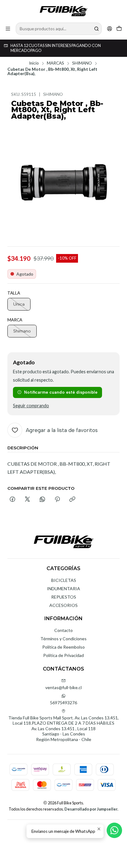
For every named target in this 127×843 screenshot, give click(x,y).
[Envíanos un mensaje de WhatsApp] (114, 830)
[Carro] (119, 28)
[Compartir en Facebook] (12, 499)
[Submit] (96, 29)
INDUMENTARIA (63, 588)
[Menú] (8, 28)
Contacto (63, 630)
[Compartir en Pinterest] (57, 499)
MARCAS (55, 63)
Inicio (34, 63)
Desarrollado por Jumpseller (90, 809)
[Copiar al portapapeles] (72, 499)
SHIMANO (82, 63)
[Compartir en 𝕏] (27, 499)
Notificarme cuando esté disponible (60, 392)
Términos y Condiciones (63, 638)
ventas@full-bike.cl (63, 687)
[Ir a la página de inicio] (63, 11)
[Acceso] (109, 28)
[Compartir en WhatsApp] (42, 499)
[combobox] (59, 29)
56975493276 (63, 702)
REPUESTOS (63, 596)
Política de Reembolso (63, 647)
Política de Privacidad (63, 655)
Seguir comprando (31, 406)
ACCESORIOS (63, 605)
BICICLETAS (63, 580)
